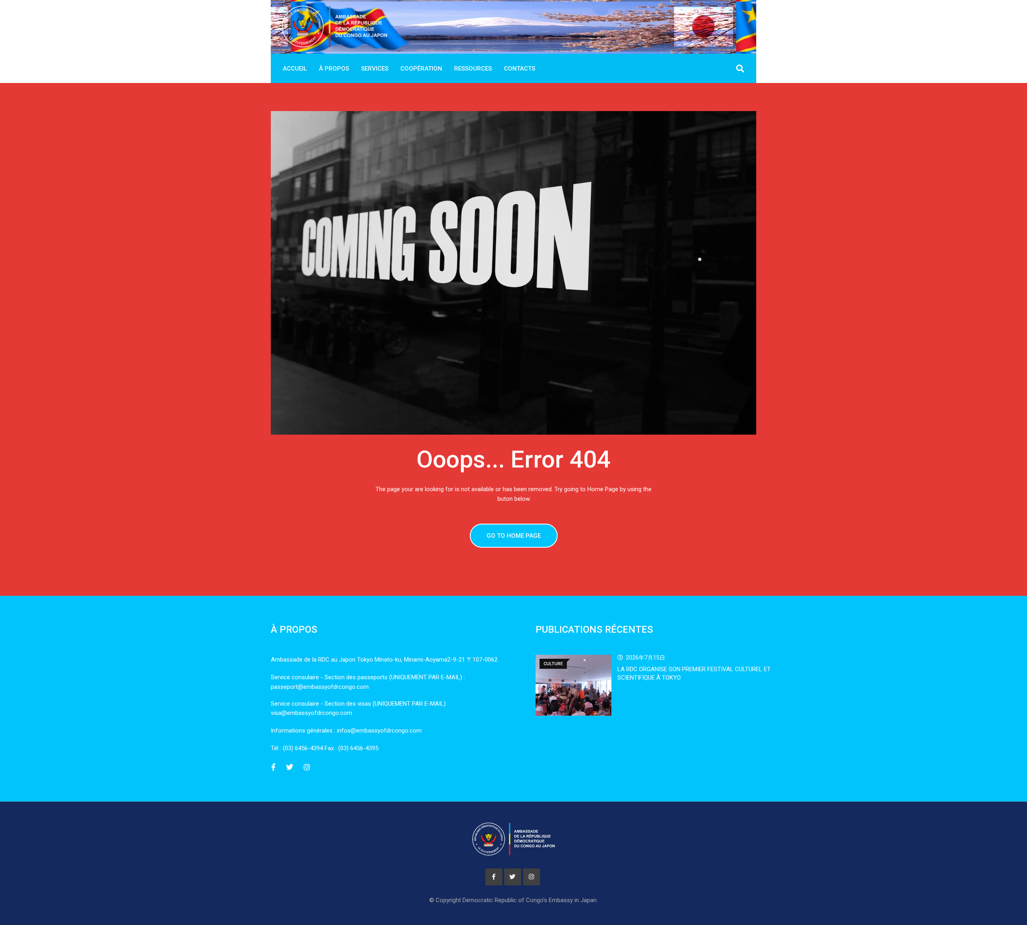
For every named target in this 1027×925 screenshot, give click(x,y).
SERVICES (374, 68)
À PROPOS (334, 68)
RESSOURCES (473, 68)
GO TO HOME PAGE (514, 535)
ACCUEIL (295, 68)
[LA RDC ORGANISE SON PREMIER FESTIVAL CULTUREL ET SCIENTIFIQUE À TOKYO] (573, 685)
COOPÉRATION (421, 68)
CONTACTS (519, 68)
